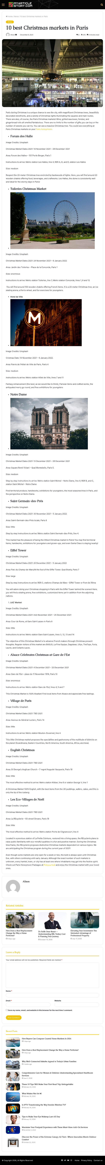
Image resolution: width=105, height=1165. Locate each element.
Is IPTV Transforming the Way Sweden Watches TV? (44, 1105)
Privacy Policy (86, 1160)
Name (9, 991)
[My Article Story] (20, 4)
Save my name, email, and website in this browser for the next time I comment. (40, 1010)
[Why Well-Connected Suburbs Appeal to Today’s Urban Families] (13, 1065)
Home (10, 16)
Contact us (98, 1160)
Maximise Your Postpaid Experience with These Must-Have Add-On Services (55, 1127)
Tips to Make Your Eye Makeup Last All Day (41, 1116)
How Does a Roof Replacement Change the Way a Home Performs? (19, 933)
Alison (26, 881)
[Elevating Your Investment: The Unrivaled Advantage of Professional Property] (85, 920)
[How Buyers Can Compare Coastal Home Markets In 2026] (13, 1042)
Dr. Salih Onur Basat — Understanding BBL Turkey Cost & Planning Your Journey (51, 934)
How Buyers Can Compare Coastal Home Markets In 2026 (46, 1038)
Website (57, 1001)
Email (9, 1001)
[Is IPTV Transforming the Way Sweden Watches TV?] (13, 1109)
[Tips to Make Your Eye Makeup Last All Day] (13, 1119)
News (16, 16)
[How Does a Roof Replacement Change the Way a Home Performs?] (20, 920)
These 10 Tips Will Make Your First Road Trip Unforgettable (47, 1084)
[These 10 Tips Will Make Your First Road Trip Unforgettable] (13, 1086)
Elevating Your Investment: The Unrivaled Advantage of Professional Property (84, 933)
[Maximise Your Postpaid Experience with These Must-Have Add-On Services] (13, 1130)
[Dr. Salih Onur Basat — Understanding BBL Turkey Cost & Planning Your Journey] (52, 920)
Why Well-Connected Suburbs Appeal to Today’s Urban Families (49, 1061)
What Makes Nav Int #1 (32, 1093)
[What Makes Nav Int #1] (13, 1097)
